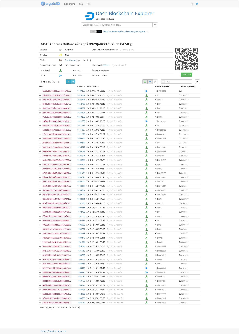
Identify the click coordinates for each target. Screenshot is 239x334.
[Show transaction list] (68, 81)
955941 (81, 289)
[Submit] (155, 24)
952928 (81, 294)
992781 (81, 220)
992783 (81, 207)
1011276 (81, 134)
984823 (81, 224)
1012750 (81, 121)
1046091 (81, 108)
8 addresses (70, 60)
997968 (81, 203)
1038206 (81, 112)
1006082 (81, 151)
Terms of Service (48, 331)
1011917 (81, 125)
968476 (81, 272)
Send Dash (186, 74)
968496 (81, 268)
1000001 (81, 199)
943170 (81, 302)
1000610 (81, 177)
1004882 (81, 160)
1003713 (81, 168)
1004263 (81, 164)
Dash (125, 13)
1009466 (81, 138)
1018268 (81, 117)
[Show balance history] (73, 81)
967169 (81, 276)
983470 (81, 237)
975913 (81, 250)
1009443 (81, 142)
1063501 (81, 99)
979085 (81, 246)
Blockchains (69, 3)
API (88, 3)
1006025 (81, 155)
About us (62, 331)
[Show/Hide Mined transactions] (155, 81)
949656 (81, 298)
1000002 (81, 181)
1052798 (81, 104)
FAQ (81, 3)
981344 (81, 242)
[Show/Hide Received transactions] (145, 81)
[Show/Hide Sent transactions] (150, 81)
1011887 (81, 130)
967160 (81, 281)
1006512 (81, 147)
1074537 (81, 95)
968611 (81, 263)
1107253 (81, 91)
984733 (81, 233)
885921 (106, 65)
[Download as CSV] (197, 81)
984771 (81, 229)
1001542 (81, 173)
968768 (81, 255)
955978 (81, 285)
